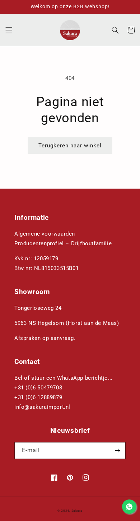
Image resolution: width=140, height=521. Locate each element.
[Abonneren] (117, 450)
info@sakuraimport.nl (42, 407)
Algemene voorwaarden (44, 234)
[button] (9, 30)
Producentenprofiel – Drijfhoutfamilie (63, 243)
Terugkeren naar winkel (70, 145)
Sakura (77, 510)
